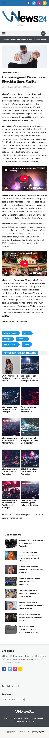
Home (4, 514)
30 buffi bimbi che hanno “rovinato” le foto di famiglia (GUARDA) (31, 569)
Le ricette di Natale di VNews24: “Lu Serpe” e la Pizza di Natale (29, 593)
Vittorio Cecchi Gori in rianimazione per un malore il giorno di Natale (31, 605)
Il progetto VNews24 (13, 718)
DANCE (15, 73)
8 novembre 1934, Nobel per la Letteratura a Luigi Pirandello (31, 543)
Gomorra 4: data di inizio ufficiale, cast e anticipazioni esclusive (31, 617)
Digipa (41, 732)
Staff (26, 718)
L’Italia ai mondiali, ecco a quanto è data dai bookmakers (29, 581)
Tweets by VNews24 (11, 686)
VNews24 (24, 711)
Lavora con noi (37, 718)
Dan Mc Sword (15, 87)
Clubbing (7, 73)
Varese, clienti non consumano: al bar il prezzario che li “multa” (29, 629)
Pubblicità (19, 721)
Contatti (30, 721)
